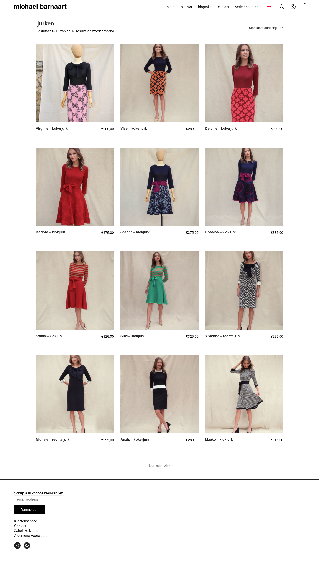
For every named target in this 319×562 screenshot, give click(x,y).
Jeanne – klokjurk (135, 232)
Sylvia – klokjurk (49, 336)
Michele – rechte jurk (53, 439)
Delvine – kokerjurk (221, 128)
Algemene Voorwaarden (32, 535)
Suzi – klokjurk (132, 336)
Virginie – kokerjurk (52, 128)
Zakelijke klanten (27, 530)
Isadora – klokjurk (50, 232)
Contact (20, 526)
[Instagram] (17, 545)
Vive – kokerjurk (133, 128)
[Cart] (305, 7)
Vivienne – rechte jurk (223, 336)
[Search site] (282, 7)
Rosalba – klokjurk (220, 232)
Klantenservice (25, 521)
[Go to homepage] (40, 7)
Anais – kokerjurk (134, 439)
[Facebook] (27, 545)
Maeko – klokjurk (219, 439)
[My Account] (293, 7)
